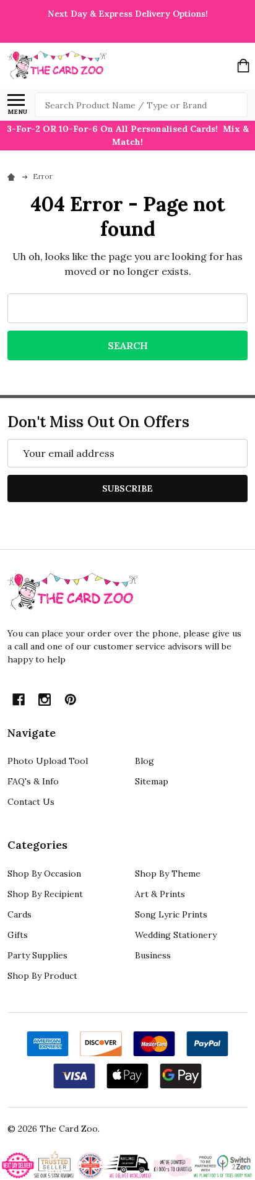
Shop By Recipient (45, 894)
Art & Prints (160, 894)
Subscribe (127, 488)
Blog (144, 760)
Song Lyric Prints (171, 914)
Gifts (17, 934)
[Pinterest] (70, 699)
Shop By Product (42, 975)
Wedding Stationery (176, 934)
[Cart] (243, 65)
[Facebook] (18, 699)
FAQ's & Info (33, 781)
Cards (19, 914)
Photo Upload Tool (47, 760)
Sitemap (151, 781)
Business (153, 955)
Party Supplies (37, 955)
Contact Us (30, 801)
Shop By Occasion (44, 873)
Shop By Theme (168, 873)
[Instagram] (44, 699)
